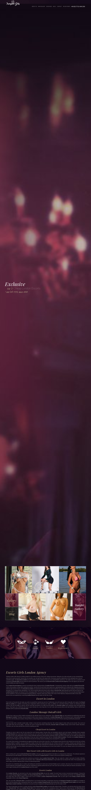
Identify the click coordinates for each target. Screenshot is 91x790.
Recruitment (66, 6)
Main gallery (41, 6)
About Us (34, 6)
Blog (54, 6)
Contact (59, 6)
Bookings (49, 6)
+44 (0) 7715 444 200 (78, 6)
